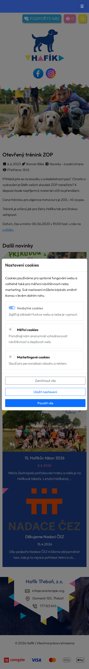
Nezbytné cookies (30, 308)
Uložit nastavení (45, 392)
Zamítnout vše (45, 381)
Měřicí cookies (27, 330)
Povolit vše (45, 403)
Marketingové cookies (33, 357)
